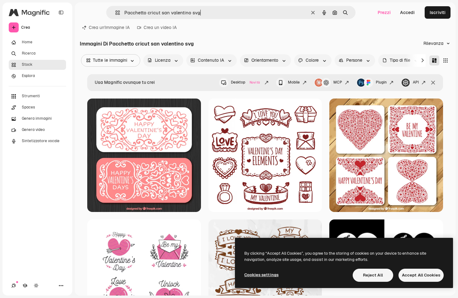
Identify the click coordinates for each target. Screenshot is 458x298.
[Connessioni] (14, 286)
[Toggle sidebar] (61, 12)
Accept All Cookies (421, 275)
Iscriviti (438, 12)
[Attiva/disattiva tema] (36, 286)
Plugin (381, 82)
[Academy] (25, 286)
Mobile (294, 82)
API (416, 82)
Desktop (245, 82)
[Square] (446, 60)
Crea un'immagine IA (109, 27)
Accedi (407, 12)
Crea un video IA (160, 27)
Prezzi (384, 12)
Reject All (373, 275)
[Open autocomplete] (115, 12)
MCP (337, 82)
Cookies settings (261, 274)
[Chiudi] (433, 82)
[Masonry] (434, 60)
